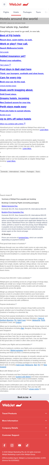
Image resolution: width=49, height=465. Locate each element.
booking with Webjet (23, 377)
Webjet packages (16, 350)
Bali (22, 328)
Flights (6, 12)
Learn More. (27, 148)
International (14, 172)
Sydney (18, 322)
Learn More (44, 130)
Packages (27, 12)
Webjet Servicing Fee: (10, 206)
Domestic (4, 172)
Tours (38, 12)
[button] (4, 4)
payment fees (24, 238)
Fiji (15, 320)
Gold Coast (21, 320)
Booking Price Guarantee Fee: (13, 212)
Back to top (23, 397)
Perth (43, 320)
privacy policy (34, 389)
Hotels (16, 12)
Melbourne (36, 320)
